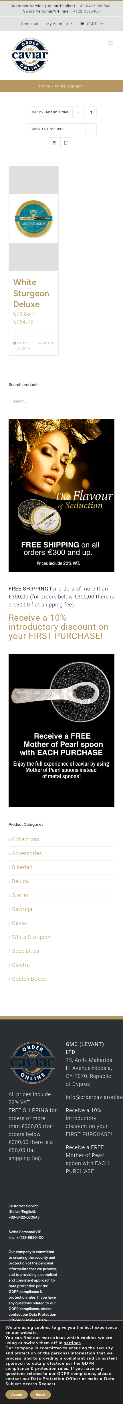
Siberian (22, 867)
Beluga (20, 881)
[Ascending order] (91, 112)
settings (72, 1343)
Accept (16, 1394)
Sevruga (22, 909)
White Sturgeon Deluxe (31, 293)
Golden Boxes (29, 979)
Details (48, 343)
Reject (40, 1394)
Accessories (27, 853)
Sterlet (20, 895)
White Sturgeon (31, 937)
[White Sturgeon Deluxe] (33, 218)
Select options (24, 345)
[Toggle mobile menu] (111, 43)
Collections (26, 839)
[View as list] (66, 143)
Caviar (20, 923)
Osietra (21, 965)
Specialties (25, 951)
